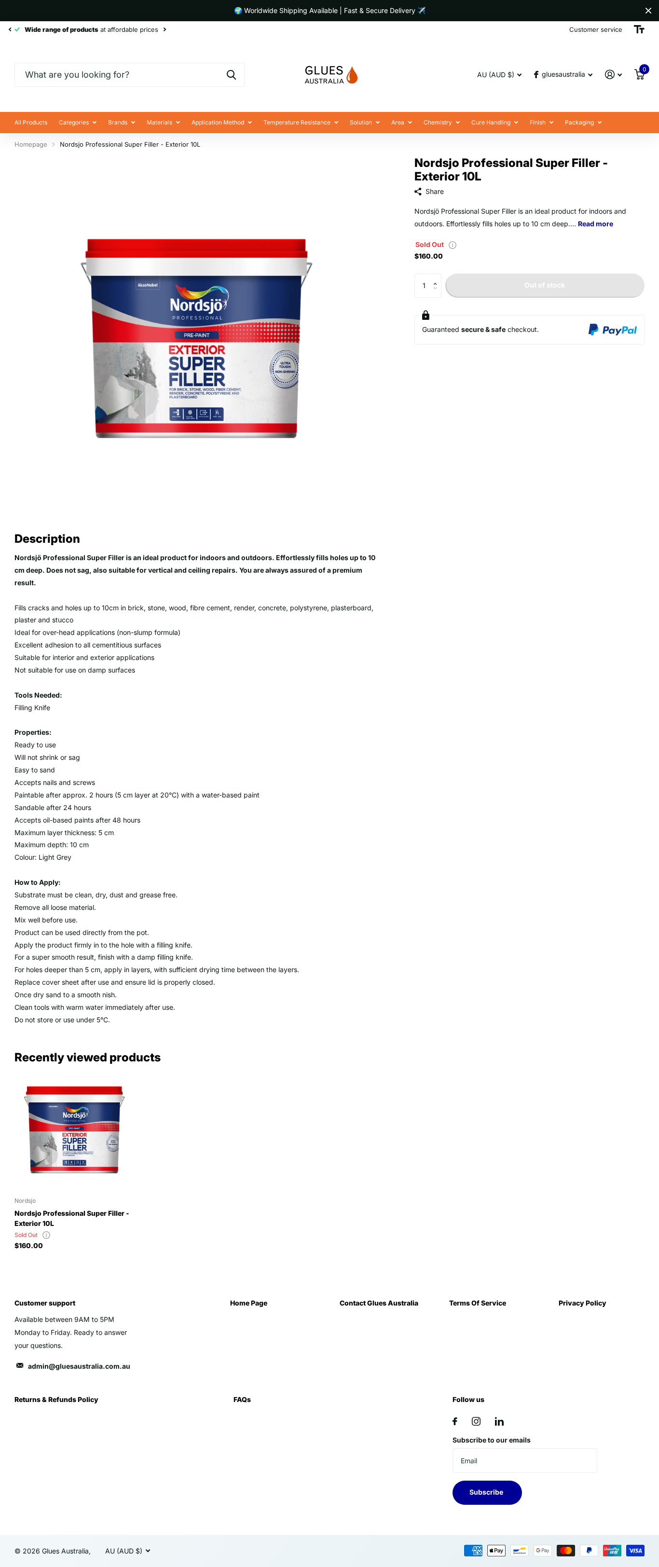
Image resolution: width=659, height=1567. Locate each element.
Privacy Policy (582, 1303)
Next (164, 29)
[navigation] (9, 29)
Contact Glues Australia (379, 1303)
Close (648, 10)
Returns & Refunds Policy (56, 1399)
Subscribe (487, 1492)
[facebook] (455, 1421)
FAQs (242, 1399)
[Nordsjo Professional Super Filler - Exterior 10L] (74, 1129)
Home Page (248, 1303)
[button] (437, 277)
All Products (30, 122)
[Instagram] (476, 1421)
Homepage (30, 144)
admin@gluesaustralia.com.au (79, 1366)
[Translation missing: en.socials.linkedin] (499, 1421)
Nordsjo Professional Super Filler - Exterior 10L (71, 1218)
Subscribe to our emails (492, 1440)
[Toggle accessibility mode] (639, 29)
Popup (452, 244)
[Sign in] (613, 74)
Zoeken (231, 75)
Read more (595, 224)
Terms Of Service (477, 1303)
